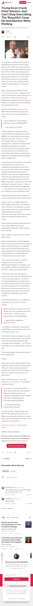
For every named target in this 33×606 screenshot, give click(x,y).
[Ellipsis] (30, 487)
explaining (19, 109)
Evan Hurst (12, 531)
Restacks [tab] (13, 471)
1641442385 (16, 407)
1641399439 (11, 323)
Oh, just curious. (6, 544)
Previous (6, 458)
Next (27, 458)
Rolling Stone (22, 100)
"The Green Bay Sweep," (11, 93)
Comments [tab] (5, 471)
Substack (7, 602)
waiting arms (15, 302)
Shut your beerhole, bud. (8, 529)
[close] (27, 554)
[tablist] (9, 471)
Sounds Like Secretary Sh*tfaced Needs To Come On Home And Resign (11, 525)
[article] (16, 528)
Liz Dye (7, 31)
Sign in (29, 2)
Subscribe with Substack (18, 586)
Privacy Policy (22, 593)
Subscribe (23, 2)
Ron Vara (18, 77)
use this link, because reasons (17, 441)
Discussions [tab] (15, 517)
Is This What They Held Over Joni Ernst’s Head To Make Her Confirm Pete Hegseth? (11, 540)
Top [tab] (3, 517)
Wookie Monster (10, 487)
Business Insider (15, 425)
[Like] (3, 37)
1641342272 (19, 127)
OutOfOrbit (8, 499)
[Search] (30, 517)
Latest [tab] (8, 517)
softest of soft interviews (12, 382)
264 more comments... (7, 508)
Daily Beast (5, 425)
